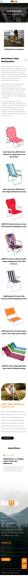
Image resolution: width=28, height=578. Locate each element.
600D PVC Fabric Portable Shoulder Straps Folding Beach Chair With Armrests (14, 261)
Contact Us (7, 438)
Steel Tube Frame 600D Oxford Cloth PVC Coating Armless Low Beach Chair (14, 154)
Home (5, 14)
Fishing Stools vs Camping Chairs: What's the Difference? (13, 461)
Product (10, 14)
